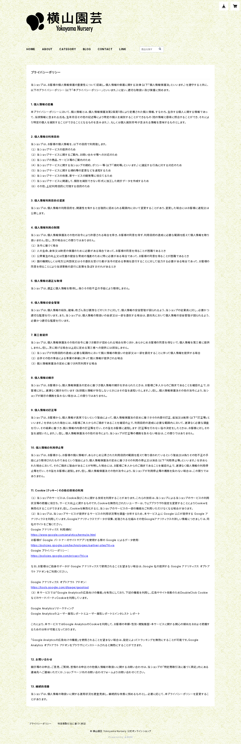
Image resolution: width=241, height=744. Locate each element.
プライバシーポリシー (40, 723)
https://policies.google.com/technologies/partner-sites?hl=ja (72, 545)
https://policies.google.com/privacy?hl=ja (59, 555)
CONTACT (105, 49)
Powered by (116, 737)
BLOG (87, 49)
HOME (30, 49)
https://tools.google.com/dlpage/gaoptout (60, 587)
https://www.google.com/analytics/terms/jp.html (63, 534)
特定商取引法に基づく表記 (72, 723)
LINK (122, 49)
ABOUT (47, 49)
